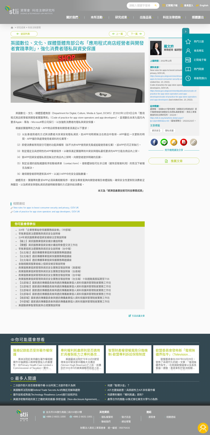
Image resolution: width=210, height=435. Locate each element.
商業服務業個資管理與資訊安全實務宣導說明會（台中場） (51, 275)
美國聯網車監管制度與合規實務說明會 (39, 305)
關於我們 (72, 17)
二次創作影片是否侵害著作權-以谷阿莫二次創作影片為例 (44, 385)
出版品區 (146, 17)
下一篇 (134, 33)
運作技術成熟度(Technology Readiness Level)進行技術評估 (45, 394)
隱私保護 (169, 130)
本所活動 (97, 17)
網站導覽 (126, 421)
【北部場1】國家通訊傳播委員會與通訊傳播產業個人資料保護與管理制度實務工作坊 (65, 282)
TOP (203, 417)
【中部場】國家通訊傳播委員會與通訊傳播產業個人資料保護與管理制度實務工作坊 (64, 301)
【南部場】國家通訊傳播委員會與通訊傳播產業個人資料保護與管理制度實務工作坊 (64, 297)
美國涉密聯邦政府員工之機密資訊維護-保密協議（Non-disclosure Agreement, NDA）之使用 (55, 399)
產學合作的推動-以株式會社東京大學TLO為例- (132, 399)
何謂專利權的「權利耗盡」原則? (125, 394)
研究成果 (121, 17)
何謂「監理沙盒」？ (118, 385)
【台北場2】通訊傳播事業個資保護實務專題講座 (45, 256)
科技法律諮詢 (172, 17)
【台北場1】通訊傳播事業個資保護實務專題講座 (45, 252)
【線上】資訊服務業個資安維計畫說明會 (41, 241)
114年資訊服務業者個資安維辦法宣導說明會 (42, 237)
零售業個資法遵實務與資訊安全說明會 (39, 233)
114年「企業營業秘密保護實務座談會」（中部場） (46, 229)
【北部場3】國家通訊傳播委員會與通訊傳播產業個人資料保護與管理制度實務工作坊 (65, 290)
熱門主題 (199, 41)
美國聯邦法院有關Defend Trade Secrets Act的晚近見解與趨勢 (46, 390)
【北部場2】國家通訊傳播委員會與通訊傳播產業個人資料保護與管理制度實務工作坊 (65, 286)
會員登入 (188, 5)
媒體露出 (198, 17)
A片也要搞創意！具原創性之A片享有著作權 (131, 390)
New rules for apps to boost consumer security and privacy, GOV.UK (46, 207)
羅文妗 (169, 46)
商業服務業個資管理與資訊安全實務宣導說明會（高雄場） (51, 267)
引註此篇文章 (138, 316)
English (204, 5)
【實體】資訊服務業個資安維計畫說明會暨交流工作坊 (48, 245)
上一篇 (117, 33)
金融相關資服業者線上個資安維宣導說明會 (42, 263)
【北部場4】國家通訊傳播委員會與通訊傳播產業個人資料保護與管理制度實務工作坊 (65, 294)
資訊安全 (156, 130)
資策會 (151, 417)
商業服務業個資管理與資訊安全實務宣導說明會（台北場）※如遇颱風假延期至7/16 (64, 278)
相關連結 (171, 417)
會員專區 (199, 50)
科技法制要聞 (34, 27)
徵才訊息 (126, 417)
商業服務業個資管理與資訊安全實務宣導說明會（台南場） (51, 271)
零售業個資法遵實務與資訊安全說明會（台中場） (46, 248)
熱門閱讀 (199, 69)
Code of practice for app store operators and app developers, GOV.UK (46, 211)
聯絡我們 (106, 421)
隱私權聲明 (107, 417)
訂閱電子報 (172, 5)
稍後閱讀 (200, 78)
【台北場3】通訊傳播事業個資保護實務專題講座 (45, 260)
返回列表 (25, 33)
